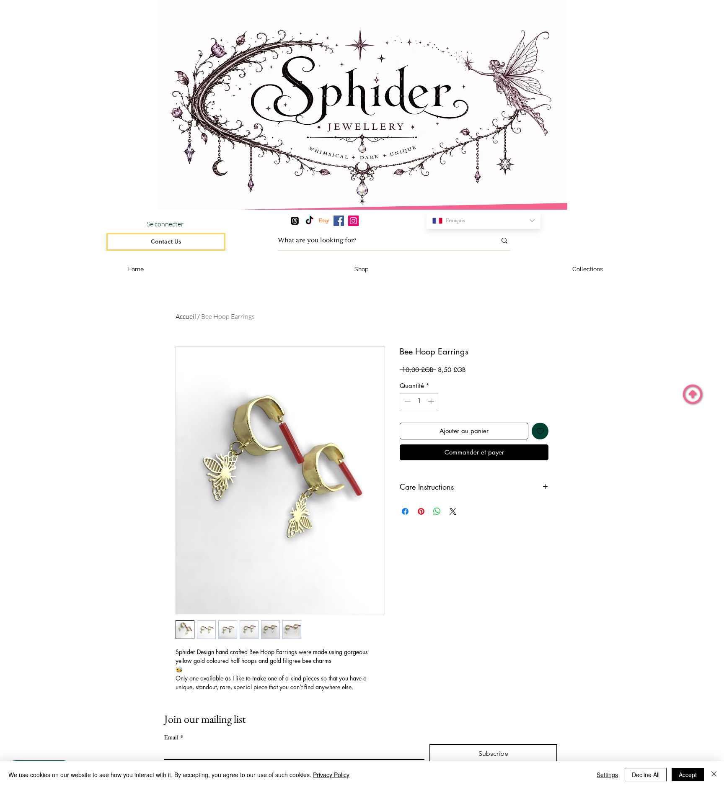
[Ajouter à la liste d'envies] (540, 431)
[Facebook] (339, 221)
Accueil (186, 316)
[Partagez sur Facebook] (405, 511)
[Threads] (295, 221)
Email (173, 737)
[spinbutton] (419, 401)
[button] (588, 269)
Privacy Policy (331, 774)
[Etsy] (324, 221)
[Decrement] (406, 401)
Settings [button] (607, 774)
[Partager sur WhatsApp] (437, 511)
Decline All (645, 774)
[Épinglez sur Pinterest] (421, 511)
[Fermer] (714, 774)
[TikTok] (309, 221)
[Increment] (431, 401)
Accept (688, 774)
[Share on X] (453, 511)
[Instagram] (353, 221)
